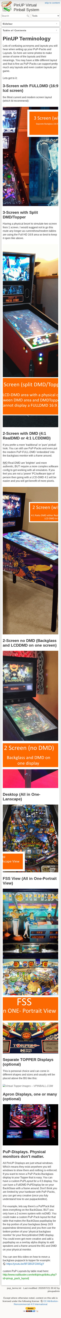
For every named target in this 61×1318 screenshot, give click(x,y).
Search (28, 16)
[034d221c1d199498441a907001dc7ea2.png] (30, 1124)
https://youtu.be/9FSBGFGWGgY (25, 1264)
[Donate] (30, 1309)
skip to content (52, 2)
